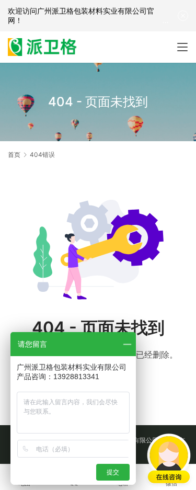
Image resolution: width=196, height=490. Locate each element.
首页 (14, 154)
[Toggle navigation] (182, 47)
